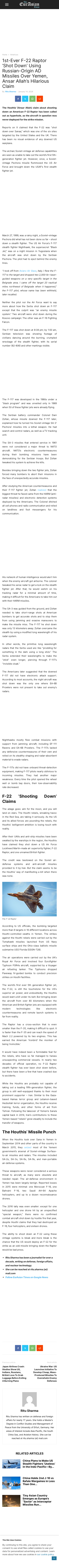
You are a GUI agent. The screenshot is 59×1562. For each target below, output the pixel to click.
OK (54, 1558)
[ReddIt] (40, 99)
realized (42, 489)
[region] (29, 32)
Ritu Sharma (10, 91)
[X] (25, 99)
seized (27, 1147)
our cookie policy (45, 1554)
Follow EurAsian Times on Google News (26, 1277)
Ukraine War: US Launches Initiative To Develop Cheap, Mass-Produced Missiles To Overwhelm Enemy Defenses (45, 1373)
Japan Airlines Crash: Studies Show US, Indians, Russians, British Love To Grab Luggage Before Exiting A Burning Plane (14, 1373)
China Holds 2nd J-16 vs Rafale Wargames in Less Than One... (39, 1481)
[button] (6, 4)
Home (4, 54)
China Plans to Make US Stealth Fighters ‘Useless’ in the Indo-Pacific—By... (39, 1463)
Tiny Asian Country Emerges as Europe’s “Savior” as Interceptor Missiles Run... (37, 1500)
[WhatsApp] (32, 99)
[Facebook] (18, 99)
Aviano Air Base (27, 270)
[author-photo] (29, 1406)
